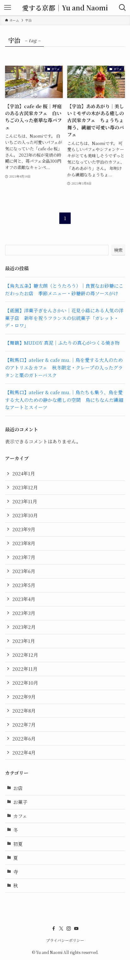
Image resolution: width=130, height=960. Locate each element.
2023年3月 (23, 613)
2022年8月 (24, 710)
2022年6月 (24, 738)
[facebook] (53, 928)
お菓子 (20, 802)
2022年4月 (24, 752)
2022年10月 (25, 682)
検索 (118, 250)
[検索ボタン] (122, 7)
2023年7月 (23, 557)
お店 (18, 788)
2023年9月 (23, 529)
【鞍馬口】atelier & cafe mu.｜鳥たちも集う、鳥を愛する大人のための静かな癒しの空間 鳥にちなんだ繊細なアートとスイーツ (64, 399)
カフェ (20, 816)
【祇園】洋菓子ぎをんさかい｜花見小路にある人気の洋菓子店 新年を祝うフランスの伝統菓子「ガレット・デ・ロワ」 (64, 318)
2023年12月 (25, 487)
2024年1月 (23, 473)
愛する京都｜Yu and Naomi (65, 7)
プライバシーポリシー (65, 940)
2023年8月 (23, 543)
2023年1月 (23, 640)
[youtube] (76, 928)
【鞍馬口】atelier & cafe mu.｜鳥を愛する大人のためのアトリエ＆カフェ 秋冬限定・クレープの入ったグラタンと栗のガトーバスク (64, 367)
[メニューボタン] (7, 7)
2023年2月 (24, 627)
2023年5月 (23, 585)
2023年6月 (23, 571)
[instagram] (69, 928)
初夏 (18, 843)
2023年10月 (25, 515)
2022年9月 (24, 696)
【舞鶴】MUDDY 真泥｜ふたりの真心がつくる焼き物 (62, 342)
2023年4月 (23, 599)
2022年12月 (25, 654)
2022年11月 (25, 668)
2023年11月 (24, 501)
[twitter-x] (61, 928)
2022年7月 (24, 724)
